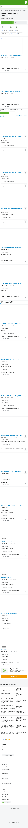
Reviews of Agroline (6, 783)
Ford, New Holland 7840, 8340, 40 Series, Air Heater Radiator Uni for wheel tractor (8, 732)
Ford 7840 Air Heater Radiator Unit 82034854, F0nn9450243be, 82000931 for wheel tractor (8, 719)
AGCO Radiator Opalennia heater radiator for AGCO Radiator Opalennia (7, 692)
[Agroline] (2, 10)
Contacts (4, 751)
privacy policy (19, 115)
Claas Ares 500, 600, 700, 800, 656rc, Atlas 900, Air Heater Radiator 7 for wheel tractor (7, 700)
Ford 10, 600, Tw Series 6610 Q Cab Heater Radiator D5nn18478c (8, 713)
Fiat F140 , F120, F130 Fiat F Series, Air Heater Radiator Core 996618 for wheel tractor (8, 707)
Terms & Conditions (6, 775)
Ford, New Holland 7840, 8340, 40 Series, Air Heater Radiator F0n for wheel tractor (8, 726)
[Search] (25, 6)
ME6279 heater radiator (7, 541)
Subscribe (4, 113)
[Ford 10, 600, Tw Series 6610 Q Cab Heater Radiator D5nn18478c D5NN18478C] (14, 386)
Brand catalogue (5, 785)
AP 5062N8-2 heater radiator (8, 577)
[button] (26, 2)
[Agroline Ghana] (9, 2)
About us (4, 746)
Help (3, 749)
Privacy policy (5, 778)
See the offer (14, 676)
